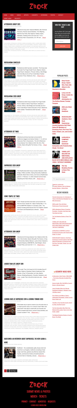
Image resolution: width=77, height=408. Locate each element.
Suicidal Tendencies (39, 47)
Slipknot (33, 84)
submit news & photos (38, 391)
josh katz (24, 361)
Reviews (12, 321)
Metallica (41, 46)
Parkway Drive (21, 47)
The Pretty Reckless (15, 49)
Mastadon (35, 46)
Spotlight (38, 84)
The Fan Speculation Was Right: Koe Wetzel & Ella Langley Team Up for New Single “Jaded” (62, 309)
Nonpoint (24, 319)
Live (32, 46)
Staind (43, 84)
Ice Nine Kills (39, 184)
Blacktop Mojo (43, 316)
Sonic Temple (37, 219)
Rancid (6, 52)
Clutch (22, 152)
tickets (43, 396)
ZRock (38, 6)
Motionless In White (9, 84)
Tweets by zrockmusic (57, 184)
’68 (11, 316)
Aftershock (14, 43)
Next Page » (13, 371)
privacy (25, 401)
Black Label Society (38, 215)
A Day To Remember (15, 150)
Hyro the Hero (31, 184)
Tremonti (25, 322)
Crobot (40, 44)
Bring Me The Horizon (9, 152)
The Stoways (14, 322)
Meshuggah (14, 219)
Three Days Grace (8, 288)
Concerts (35, 44)
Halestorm (24, 83)
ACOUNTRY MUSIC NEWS (63, 271)
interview (19, 361)
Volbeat (23, 49)
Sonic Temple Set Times (12, 196)
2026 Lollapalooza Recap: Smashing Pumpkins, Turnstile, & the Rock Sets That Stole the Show (61, 211)
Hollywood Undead (37, 83)
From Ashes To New (16, 83)
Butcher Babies (29, 44)
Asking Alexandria (27, 43)
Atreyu (34, 43)
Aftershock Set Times (11, 131)
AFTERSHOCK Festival (16, 50)
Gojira (13, 46)
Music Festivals (41, 50)
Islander (37, 318)
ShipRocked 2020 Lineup (12, 165)
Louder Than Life (26, 285)
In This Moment (17, 218)
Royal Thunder (21, 321)
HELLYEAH (29, 83)
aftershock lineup (26, 50)
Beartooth (42, 150)
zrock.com (42, 405)
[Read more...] (41, 76)
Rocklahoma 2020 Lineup (12, 96)
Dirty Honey (36, 81)
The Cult (10, 221)
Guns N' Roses (37, 284)
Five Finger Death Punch (40, 116)
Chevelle (17, 152)
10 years (15, 324)
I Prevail (45, 83)
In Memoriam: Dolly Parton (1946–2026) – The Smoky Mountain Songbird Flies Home (62, 277)
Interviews (25, 360)
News (15, 47)
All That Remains (15, 80)
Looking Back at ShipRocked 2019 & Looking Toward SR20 (23, 299)
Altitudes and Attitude (23, 316)
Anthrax (19, 43)
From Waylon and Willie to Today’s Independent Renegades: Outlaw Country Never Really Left (62, 297)
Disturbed (25, 216)
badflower (24, 324)
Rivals (15, 321)
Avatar (37, 43)
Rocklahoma (27, 84)
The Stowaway (24, 328)
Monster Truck (31, 325)
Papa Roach (21, 84)
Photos (42, 319)
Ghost (42, 216)
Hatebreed (18, 46)
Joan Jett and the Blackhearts (30, 218)
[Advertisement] (63, 62)
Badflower (43, 43)
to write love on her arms (41, 361)
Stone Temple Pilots (30, 155)
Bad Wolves (34, 80)
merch (34, 396)
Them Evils (20, 322)
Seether (32, 47)
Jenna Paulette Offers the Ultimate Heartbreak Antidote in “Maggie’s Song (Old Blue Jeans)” (61, 290)
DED (31, 152)
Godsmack (30, 284)
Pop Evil (27, 47)
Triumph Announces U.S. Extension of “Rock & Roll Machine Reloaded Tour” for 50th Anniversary (62, 198)
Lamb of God (26, 153)
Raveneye (6, 321)
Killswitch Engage (26, 46)
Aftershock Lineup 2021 (12, 24)
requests (51, 401)
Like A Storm (18, 285)
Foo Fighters (37, 216)
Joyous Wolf (17, 153)
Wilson (30, 322)
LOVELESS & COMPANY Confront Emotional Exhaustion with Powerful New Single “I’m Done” (62, 232)
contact (32, 401)
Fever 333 (31, 216)
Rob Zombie (13, 155)
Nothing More (30, 319)
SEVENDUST (43, 327)
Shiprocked (7, 328)
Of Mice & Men (15, 185)
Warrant (15, 85)
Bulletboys (16, 81)
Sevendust (28, 321)
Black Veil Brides (8, 44)
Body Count (16, 44)
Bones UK (22, 44)
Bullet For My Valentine (10, 318)
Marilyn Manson (34, 153)
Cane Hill (10, 184)
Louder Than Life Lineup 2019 (13, 264)
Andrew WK (30, 150)
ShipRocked (22, 185)
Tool (37, 155)
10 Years (14, 316)
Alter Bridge (23, 80)
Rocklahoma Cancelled (12, 62)
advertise (42, 401)
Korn (21, 153)
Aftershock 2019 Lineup (12, 231)
